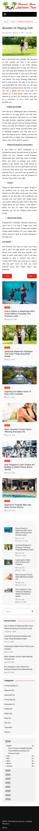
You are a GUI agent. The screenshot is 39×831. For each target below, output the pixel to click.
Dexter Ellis (7, 33)
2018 (7, 799)
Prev (8, 276)
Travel (30, 33)
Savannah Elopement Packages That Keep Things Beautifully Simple (18, 353)
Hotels (6, 713)
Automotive (8, 695)
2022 (7, 782)
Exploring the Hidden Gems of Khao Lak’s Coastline (22, 562)
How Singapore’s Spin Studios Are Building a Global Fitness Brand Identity (19, 467)
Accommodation (10, 686)
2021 (7, 786)
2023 (7, 778)
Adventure (8, 690)
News (6, 718)
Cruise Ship (8, 699)
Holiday (7, 709)
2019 (7, 795)
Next (30, 276)
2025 (7, 770)
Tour (5, 723)
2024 (7, 774)
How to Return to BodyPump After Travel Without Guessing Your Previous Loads (19, 313)
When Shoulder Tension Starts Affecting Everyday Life (24, 577)
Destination (8, 704)
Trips (6, 732)
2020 (7, 791)
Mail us (4, 828)
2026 (7, 741)
